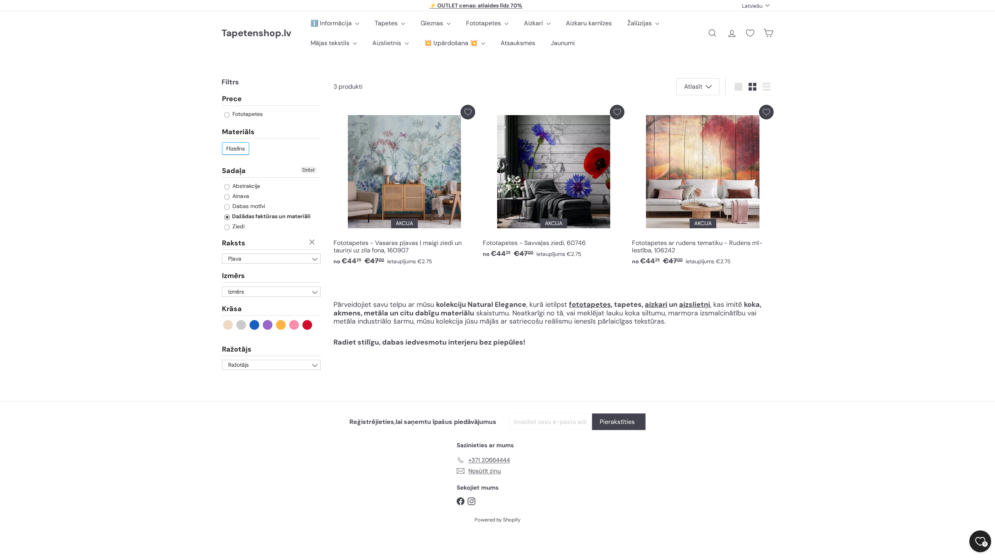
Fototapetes (484, 23)
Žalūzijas (640, 23)
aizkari (656, 304)
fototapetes (590, 304)
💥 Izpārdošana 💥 (451, 43)
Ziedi (237, 226)
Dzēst (308, 170)
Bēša (228, 325)
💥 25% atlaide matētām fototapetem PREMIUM (476, 5)
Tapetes (387, 23)
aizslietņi (694, 304)
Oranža (281, 325)
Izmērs (233, 275)
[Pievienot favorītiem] (468, 112)
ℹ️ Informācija (332, 23)
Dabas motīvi (248, 206)
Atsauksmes (518, 43)
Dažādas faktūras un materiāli (271, 216)
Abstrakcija (245, 185)
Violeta (268, 325)
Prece (232, 99)
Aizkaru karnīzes (589, 23)
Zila (255, 325)
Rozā (294, 325)
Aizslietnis (387, 43)
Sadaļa (234, 170)
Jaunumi (563, 43)
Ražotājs (236, 349)
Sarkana (307, 325)
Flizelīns (235, 148)
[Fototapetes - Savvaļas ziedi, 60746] (553, 183)
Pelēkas (241, 325)
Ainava (240, 196)
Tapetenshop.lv (256, 33)
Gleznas (433, 23)
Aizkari (534, 23)
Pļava (234, 258)
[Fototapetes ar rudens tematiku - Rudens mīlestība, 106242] (702, 187)
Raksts (233, 243)
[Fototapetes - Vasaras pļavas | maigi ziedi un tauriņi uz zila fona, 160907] (404, 187)
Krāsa (232, 308)
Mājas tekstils (331, 43)
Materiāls (238, 131)
